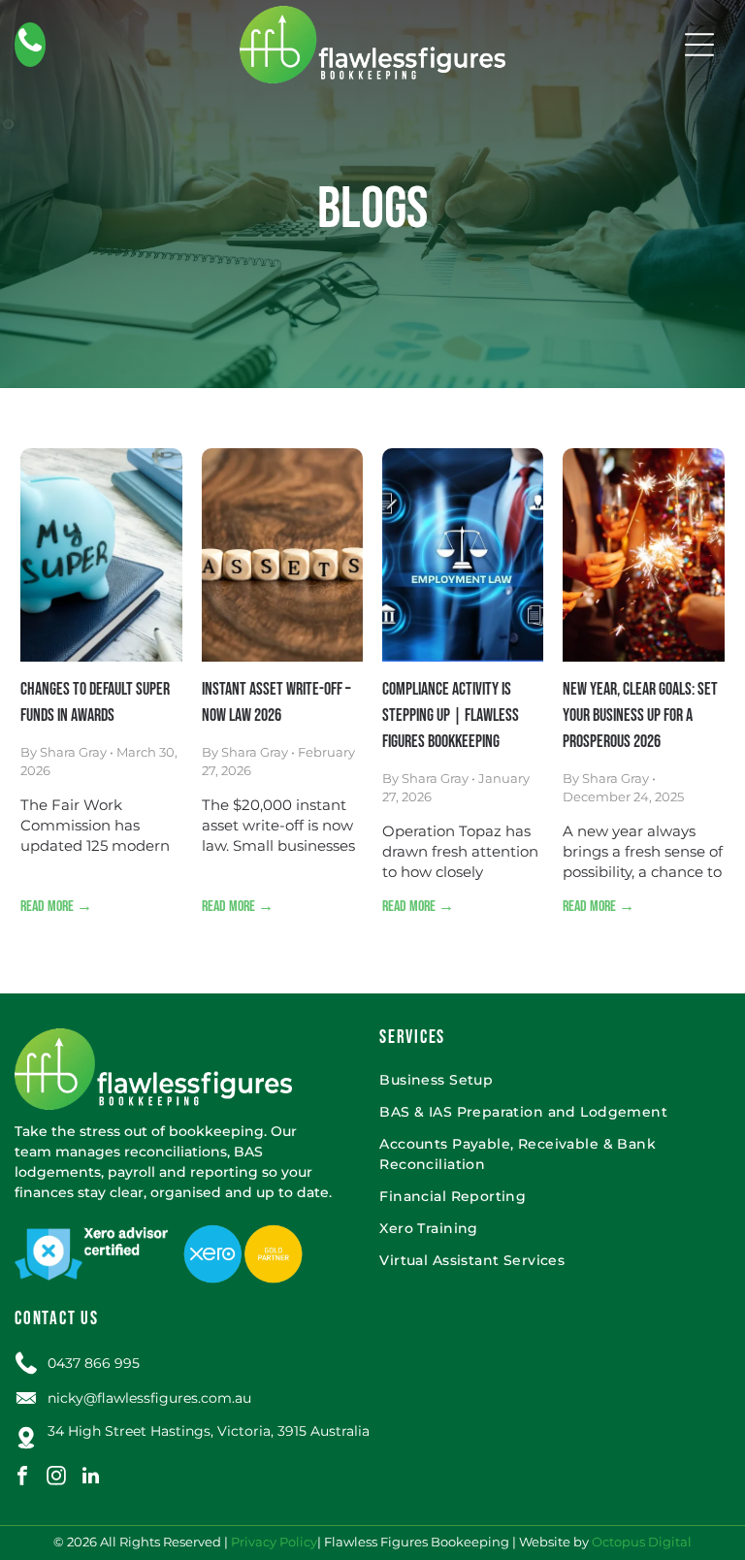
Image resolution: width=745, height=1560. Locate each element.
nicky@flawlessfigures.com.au (149, 1398)
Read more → (56, 906)
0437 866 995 (94, 1363)
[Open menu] (699, 44)
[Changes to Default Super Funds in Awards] (100, 555)
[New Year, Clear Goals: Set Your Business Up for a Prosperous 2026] (643, 555)
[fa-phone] (30, 51)
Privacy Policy (274, 1541)
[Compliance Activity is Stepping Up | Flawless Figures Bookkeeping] (462, 555)
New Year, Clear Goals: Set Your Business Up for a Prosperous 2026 (640, 715)
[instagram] (56, 1478)
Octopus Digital (642, 1541)
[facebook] (22, 1478)
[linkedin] (90, 1478)
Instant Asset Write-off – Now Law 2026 (276, 702)
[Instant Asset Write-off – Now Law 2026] (282, 555)
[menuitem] (552, 1080)
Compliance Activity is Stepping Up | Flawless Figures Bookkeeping (450, 715)
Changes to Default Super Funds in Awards (95, 702)
